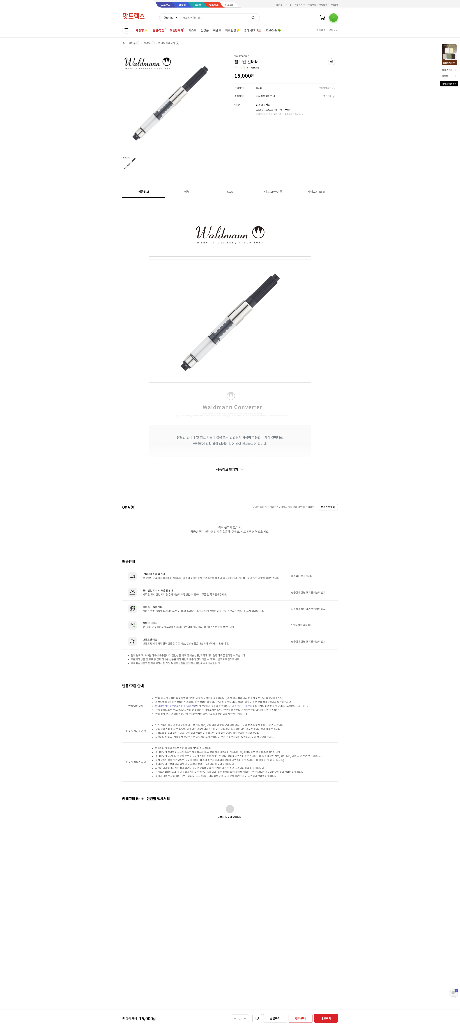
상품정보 (143, 191)
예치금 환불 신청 (449, 83)
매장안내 (323, 4)
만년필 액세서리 (166, 43)
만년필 (147, 43)
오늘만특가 (176, 30)
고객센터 (334, 4)
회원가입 (279, 4)
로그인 (288, 4)
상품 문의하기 (328, 507)
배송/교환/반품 (273, 191)
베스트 (192, 30)
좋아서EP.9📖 (253, 30)
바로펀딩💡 (232, 30)
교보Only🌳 (273, 30)
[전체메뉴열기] (126, 30)
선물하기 (275, 1018)
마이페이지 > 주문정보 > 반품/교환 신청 (175, 706)
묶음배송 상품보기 (292, 114)
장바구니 (300, 1018)
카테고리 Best (316, 191)
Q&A (230, 191)
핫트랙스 (168, 17)
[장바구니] (322, 17)
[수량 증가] (245, 1018)
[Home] (123, 43)
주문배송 (312, 4)
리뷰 (187, 191)
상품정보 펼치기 (227, 469)
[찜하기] (257, 1018)
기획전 (445, 75)
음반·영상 (158, 30)
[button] (331, 61)
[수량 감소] (235, 1018)
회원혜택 (298, 4)
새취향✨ (141, 30)
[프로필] (333, 17)
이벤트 (217, 30)
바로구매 (326, 1018)
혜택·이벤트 (447, 69)
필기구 (132, 43)
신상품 (205, 30)
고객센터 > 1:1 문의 (242, 706)
